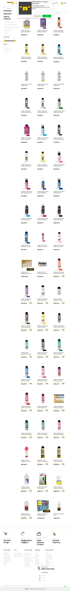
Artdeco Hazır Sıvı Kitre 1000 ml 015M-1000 (26, 514)
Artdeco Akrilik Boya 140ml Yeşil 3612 (59, 353)
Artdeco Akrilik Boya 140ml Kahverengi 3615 (26, 326)
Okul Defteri (27, 562)
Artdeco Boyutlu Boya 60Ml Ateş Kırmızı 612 (26, 192)
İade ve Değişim (7, 559)
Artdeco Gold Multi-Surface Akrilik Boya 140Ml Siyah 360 (59, 138)
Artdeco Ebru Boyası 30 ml (59, 514)
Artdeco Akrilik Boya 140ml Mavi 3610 (26, 380)
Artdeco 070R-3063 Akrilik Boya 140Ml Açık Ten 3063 (59, 246)
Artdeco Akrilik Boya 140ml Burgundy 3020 (59, 380)
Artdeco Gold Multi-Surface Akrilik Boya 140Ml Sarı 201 (26, 57)
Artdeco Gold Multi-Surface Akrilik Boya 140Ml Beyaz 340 (26, 165)
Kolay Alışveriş (7, 560)
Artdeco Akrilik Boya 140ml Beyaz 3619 (42, 299)
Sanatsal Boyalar (8, 30)
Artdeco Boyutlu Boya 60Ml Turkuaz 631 (42, 138)
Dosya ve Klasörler (29, 560)
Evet (47, 16)
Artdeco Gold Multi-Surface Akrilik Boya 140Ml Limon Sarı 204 (42, 165)
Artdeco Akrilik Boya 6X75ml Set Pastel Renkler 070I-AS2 (59, 407)
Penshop (37, 559)
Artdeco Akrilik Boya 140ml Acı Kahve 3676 (59, 326)
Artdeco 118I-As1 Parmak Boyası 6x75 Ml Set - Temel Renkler (42, 272)
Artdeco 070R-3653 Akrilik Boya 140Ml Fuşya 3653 (42, 246)
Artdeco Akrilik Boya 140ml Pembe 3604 (42, 380)
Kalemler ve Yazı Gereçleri (49, 562)
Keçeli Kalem (48, 554)
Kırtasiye (37, 554)
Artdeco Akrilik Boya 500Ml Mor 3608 (42, 31)
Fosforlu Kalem (28, 559)
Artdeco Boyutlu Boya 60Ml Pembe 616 (59, 165)
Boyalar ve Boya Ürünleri (10, 22)
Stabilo (47, 564)
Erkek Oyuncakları (29, 554)
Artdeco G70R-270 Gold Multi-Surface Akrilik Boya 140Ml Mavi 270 (26, 246)
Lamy (47, 553)
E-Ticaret (30, 589)
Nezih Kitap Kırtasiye (8, 3)
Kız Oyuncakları (49, 557)
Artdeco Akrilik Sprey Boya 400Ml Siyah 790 (59, 219)
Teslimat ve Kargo (8, 562)
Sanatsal (37, 560)
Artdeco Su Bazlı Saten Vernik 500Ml (26, 31)
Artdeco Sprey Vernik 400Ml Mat (59, 84)
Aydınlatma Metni (18, 554)
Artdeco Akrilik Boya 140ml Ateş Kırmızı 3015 (42, 407)
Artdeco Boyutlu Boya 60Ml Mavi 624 (59, 192)
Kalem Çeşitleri (49, 559)
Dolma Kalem (28, 553)
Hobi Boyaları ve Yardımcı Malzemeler (13, 27)
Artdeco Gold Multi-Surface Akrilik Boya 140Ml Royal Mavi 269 (59, 58)
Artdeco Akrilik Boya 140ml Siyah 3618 (42, 353)
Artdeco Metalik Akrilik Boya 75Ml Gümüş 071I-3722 (58, 299)
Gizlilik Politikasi (17, 553)
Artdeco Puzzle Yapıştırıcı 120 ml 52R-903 (26, 460)
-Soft (26, 589)
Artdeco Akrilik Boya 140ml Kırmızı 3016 (26, 407)
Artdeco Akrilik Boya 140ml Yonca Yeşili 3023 (42, 433)
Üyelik (56, 3)
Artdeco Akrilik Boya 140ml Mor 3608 (26, 299)
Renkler (5, 44)
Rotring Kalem (28, 564)
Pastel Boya (48, 556)
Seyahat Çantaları (39, 564)
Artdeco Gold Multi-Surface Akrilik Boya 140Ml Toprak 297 (26, 111)
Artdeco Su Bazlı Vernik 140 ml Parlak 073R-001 (42, 460)
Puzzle (6, 33)
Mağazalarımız (7, 553)
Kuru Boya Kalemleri (50, 565)
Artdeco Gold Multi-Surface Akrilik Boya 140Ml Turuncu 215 (59, 31)
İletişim (5, 563)
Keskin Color (27, 566)
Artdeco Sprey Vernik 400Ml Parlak (42, 84)
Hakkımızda (6, 554)
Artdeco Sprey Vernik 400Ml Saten (26, 84)
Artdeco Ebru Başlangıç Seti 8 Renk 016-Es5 (26, 272)
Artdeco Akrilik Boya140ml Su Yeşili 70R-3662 (26, 353)
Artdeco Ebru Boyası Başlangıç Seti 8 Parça (42, 514)
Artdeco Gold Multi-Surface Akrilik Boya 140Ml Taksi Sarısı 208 (42, 57)
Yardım (5, 564)
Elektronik (37, 562)
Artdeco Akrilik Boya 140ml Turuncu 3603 (59, 272)
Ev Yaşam (37, 563)
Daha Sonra (37, 16)
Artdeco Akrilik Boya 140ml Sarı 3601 (42, 326)
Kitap (36, 553)
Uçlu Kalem (27, 563)
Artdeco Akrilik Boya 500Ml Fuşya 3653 (26, 138)
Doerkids (27, 556)
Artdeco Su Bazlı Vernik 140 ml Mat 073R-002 (58, 460)
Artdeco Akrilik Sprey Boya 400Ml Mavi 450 (26, 219)
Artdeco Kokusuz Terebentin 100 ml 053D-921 (25, 487)
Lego (36, 557)
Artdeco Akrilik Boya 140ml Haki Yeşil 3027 (26, 433)
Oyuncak (37, 556)
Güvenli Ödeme (7, 557)
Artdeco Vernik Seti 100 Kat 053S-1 (42, 487)
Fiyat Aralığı (6, 37)
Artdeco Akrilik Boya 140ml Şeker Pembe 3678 (59, 433)
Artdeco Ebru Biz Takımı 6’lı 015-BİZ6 (58, 487)
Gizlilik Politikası (7, 556)
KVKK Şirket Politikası (18, 556)
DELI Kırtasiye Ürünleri (29, 557)
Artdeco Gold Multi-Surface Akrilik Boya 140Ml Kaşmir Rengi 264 (42, 111)
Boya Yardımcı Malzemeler (11, 24)
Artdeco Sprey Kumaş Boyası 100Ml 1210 (42, 192)
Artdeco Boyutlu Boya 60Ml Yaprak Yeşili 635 (59, 111)
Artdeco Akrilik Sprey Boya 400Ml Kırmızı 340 (42, 219)
